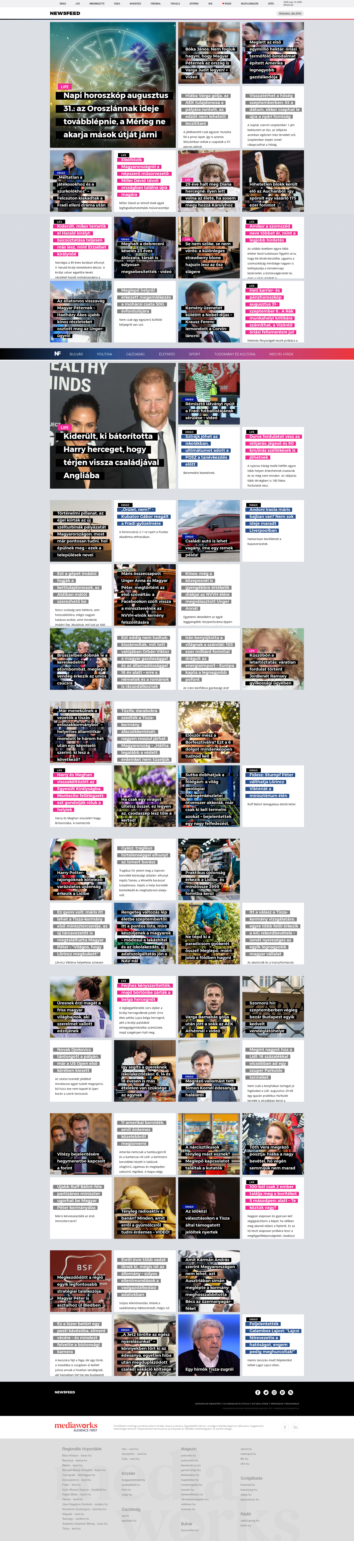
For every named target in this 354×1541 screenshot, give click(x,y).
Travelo (175, 3)
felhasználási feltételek (236, 1404)
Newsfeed (135, 3)
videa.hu (246, 1494)
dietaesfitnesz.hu (192, 1494)
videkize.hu (188, 1504)
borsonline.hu (190, 1530)
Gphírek (194, 3)
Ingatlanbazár (249, 3)
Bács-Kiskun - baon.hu (77, 1455)
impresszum (277, 1404)
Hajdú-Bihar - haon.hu (76, 1494)
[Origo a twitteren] (266, 1392)
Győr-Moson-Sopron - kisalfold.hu (84, 1489)
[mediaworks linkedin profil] (295, 1427)
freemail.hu (248, 1484)
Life (78, 3)
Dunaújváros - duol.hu (76, 1479)
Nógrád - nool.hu (73, 1514)
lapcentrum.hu (250, 1499)
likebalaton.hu (190, 1475)
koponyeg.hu (249, 1489)
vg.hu (125, 1515)
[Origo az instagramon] (274, 1392)
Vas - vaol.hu (130, 1449)
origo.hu (127, 1494)
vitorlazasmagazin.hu (195, 1499)
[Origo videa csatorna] (282, 1392)
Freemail (156, 3)
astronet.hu (188, 1455)
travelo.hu (187, 1489)
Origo (63, 3)
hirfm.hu (246, 1525)
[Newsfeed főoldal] (65, 1392)
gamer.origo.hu (191, 1470)
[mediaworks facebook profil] (285, 1427)
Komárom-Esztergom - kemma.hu (84, 1509)
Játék (271, 3)
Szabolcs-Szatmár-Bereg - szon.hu (85, 1523)
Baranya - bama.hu (74, 1460)
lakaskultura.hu (191, 1465)
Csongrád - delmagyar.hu (78, 1475)
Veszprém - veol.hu (134, 1453)
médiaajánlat (292, 1404)
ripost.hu (246, 1449)
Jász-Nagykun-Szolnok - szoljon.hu (85, 1504)
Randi (228, 3)
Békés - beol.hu (72, 1465)
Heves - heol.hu (72, 1499)
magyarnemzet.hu (133, 1479)
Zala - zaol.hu (131, 1458)
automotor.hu (189, 1460)
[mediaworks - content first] (76, 1427)
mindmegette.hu (191, 1484)
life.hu (244, 1458)
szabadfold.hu (131, 1484)
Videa (117, 3)
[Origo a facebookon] (257, 1392)
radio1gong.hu (250, 1520)
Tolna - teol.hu (71, 1528)
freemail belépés (290, 13)
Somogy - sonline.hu (75, 1518)
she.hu (245, 1463)
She (210, 3)
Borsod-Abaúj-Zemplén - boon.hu (84, 1470)
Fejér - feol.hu (71, 1484)
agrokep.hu (129, 1520)
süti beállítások (260, 1404)
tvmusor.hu (188, 1509)
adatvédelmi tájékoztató (208, 1404)
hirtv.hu (126, 1489)
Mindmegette (97, 3)
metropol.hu (248, 1453)
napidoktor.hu (190, 1479)
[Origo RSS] (290, 1392)
